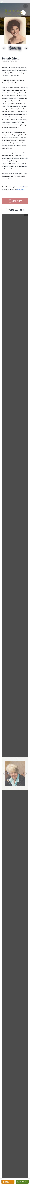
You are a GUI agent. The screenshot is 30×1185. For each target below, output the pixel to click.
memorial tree (22, 187)
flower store (20, 189)
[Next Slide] (26, 773)
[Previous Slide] (4, 773)
